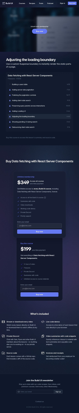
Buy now (72, 3)
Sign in (62, 3)
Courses (22, 3)
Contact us (39, 401)
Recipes (32, 3)
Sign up (58, 392)
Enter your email (26, 285)
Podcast (50, 3)
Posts (41, 3)
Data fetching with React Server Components (30, 75)
